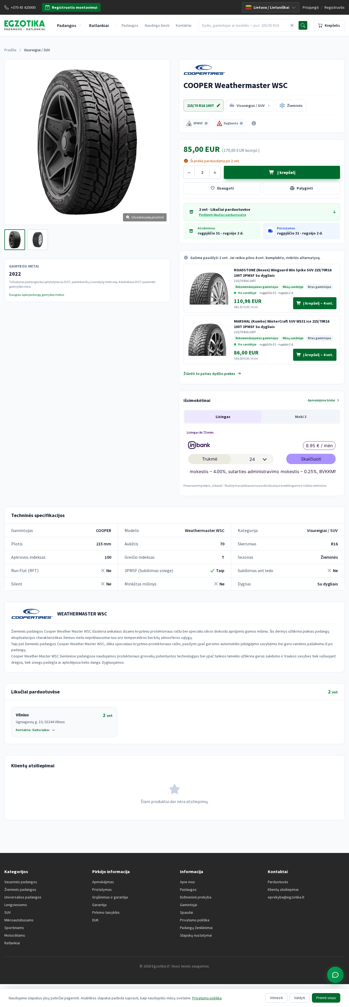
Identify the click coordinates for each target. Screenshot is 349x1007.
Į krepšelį (285, 172)
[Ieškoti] (303, 25)
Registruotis (334, 7)
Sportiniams (14, 927)
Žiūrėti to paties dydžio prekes (209, 373)
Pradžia (10, 49)
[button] (197, 123)
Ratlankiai (12, 942)
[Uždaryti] (292, 25)
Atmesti (276, 997)
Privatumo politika (194, 920)
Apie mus (187, 881)
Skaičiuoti (311, 459)
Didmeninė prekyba (195, 897)
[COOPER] (207, 70)
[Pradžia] (24, 25)
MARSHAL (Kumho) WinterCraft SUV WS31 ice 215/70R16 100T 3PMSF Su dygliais (281, 324)
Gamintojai (188, 904)
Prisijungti (311, 7)
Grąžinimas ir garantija (110, 897)
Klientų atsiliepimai (283, 889)
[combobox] (243, 25)
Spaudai (186, 912)
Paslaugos (130, 25)
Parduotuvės (278, 881)
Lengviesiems (15, 904)
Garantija (99, 904)
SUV (7, 912)
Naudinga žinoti (157, 25)
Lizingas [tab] (223, 416)
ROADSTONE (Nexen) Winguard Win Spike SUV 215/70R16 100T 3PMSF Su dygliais (283, 272)
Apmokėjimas (103, 881)
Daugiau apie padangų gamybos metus (36, 295)
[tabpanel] (261, 458)
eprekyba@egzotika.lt (286, 897)
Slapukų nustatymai (196, 935)
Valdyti (299, 997)
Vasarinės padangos (20, 881)
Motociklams (14, 935)
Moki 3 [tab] (300, 416)
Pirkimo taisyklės (106, 912)
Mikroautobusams (19, 920)
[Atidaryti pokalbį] (335, 975)
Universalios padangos (22, 897)
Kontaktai (183, 25)
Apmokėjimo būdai (321, 400)
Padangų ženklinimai (196, 927)
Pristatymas (102, 889)
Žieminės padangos (20, 889)
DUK (95, 920)
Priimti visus (326, 997)
